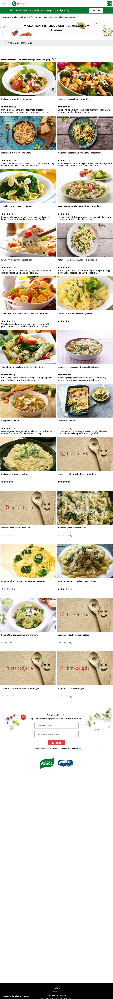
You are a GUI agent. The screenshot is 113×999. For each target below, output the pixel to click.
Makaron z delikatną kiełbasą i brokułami (77, 474)
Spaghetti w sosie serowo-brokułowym (19, 635)
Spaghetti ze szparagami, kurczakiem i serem (79, 367)
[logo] (19, 3)
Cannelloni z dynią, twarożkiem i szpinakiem (22, 367)
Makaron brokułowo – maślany (15, 527)
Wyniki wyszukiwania (20, 17)
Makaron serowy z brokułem (14, 474)
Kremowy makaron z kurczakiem (16, 260)
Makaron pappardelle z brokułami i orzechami (79, 153)
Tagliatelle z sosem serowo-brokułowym (20, 688)
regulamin (56, 991)
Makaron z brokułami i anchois (72, 527)
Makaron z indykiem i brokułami (16, 153)
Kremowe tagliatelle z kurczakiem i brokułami (79, 206)
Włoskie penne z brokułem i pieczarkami (77, 581)
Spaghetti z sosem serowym (71, 688)
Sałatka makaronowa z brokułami (17, 206)
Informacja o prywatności (57, 995)
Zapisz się (56, 743)
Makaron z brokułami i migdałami (17, 99)
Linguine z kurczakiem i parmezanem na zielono (23, 581)
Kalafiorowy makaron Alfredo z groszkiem (77, 260)
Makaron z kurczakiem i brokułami (74, 99)
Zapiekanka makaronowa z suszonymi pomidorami (24, 313)
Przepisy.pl (6, 17)
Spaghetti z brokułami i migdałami (74, 635)
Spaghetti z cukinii (10, 420)
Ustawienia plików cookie (16, 996)
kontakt (56, 988)
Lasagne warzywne (66, 420)
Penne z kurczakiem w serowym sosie (75, 313)
